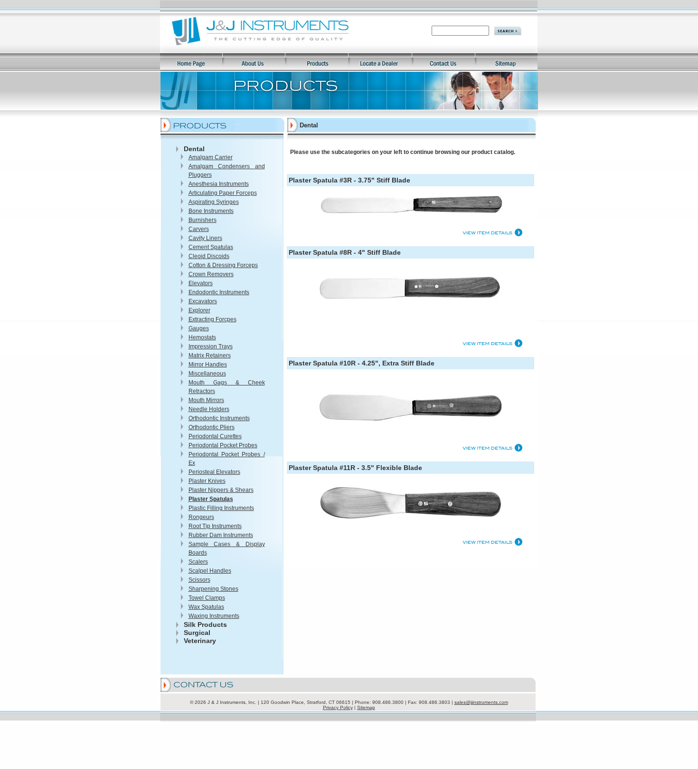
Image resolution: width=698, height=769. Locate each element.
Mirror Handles (208, 364)
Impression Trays (211, 346)
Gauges (199, 328)
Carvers (199, 229)
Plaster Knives (207, 481)
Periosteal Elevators (214, 472)
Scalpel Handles (210, 570)
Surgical (197, 632)
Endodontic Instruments (219, 292)
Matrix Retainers (210, 355)
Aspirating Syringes (214, 202)
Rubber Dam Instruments (221, 535)
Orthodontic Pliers (212, 427)
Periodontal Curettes (215, 436)
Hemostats (202, 337)
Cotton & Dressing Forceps (223, 265)
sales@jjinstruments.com (481, 702)
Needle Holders (209, 409)
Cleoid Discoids (209, 256)
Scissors (199, 580)
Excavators (203, 301)
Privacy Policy (338, 707)
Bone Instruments (211, 211)
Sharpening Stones (213, 589)
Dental (194, 149)
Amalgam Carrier (211, 157)
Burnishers (203, 220)
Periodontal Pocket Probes (223, 445)
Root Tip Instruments (215, 526)
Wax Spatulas (206, 607)
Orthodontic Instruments (219, 418)
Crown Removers (211, 274)
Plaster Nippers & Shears (221, 490)
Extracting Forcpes (212, 319)
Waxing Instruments (214, 616)
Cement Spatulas (211, 247)
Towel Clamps (207, 598)
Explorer (199, 310)
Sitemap (366, 707)
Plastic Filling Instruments (221, 508)
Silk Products (205, 624)
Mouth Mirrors (206, 400)
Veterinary (200, 640)
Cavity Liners (205, 238)
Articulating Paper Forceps (223, 193)
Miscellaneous (207, 373)
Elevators (201, 283)
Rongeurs (201, 517)
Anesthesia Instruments (219, 184)
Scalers (198, 561)
